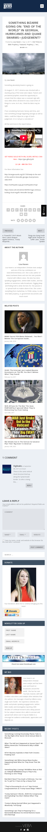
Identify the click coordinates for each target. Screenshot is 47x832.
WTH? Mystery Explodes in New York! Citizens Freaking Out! (22, 754)
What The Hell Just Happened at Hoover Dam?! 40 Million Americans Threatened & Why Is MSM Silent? (24, 745)
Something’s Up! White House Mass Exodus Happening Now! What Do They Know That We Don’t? (22, 762)
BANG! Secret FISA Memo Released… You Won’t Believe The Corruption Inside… (23, 337)
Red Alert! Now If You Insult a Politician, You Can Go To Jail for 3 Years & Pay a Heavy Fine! (23, 780)
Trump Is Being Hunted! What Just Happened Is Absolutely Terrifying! (23, 804)
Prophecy (30, 44)
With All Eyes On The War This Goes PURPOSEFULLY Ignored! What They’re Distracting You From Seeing (20, 408)
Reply (29, 485)
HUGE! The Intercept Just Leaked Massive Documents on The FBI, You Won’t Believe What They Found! (21, 372)
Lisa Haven (17, 42)
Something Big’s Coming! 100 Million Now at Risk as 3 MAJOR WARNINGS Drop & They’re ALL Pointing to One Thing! (23, 771)
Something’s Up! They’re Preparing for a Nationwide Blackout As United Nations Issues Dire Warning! (22, 813)
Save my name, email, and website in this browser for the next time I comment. (22, 541)
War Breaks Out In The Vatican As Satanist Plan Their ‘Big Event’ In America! (22, 443)
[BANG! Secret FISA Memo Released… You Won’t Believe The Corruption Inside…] (24, 321)
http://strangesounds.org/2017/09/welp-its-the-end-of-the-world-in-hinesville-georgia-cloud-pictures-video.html (23, 177)
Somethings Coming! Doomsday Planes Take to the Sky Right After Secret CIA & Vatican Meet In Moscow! (23, 736)
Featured (22, 44)
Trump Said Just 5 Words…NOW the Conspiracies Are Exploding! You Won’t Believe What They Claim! (23, 796)
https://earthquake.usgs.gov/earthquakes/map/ (21, 185)
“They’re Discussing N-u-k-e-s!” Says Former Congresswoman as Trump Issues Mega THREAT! (23, 787)
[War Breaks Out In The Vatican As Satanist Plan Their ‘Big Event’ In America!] (24, 427)
